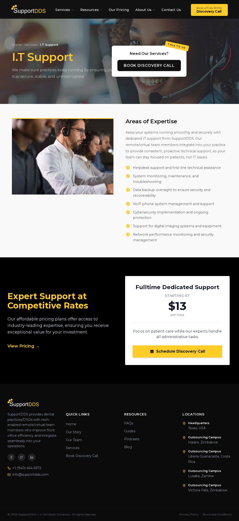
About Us (143, 10)
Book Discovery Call (149, 65)
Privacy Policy (189, 514)
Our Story (73, 432)
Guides (129, 431)
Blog (128, 447)
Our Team (74, 440)
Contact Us (171, 10)
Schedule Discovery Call (180, 351)
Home (16, 44)
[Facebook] (11, 457)
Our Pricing (119, 10)
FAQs (128, 423)
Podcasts (131, 439)
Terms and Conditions (217, 514)
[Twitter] (21, 457)
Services (62, 10)
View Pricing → (23, 346)
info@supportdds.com (30, 474)
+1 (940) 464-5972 (26, 468)
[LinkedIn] (31, 457)
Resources (89, 10)
